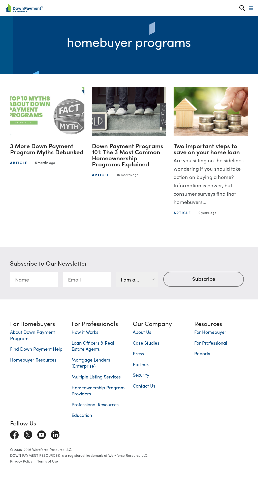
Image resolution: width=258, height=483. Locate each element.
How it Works (85, 332)
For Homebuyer (210, 332)
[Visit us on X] (28, 433)
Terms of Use (47, 461)
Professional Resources (95, 404)
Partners (141, 364)
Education (82, 415)
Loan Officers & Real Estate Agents (93, 346)
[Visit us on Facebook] (14, 433)
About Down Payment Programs (32, 335)
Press (138, 353)
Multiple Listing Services (96, 376)
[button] (242, 8)
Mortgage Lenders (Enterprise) (91, 363)
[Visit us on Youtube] (41, 433)
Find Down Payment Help (36, 349)
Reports (202, 353)
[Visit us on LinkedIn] (55, 433)
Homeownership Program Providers (98, 390)
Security (141, 375)
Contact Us (144, 386)
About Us (142, 332)
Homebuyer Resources (33, 360)
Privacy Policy (21, 461)
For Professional (210, 343)
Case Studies (146, 343)
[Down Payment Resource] (24, 8)
